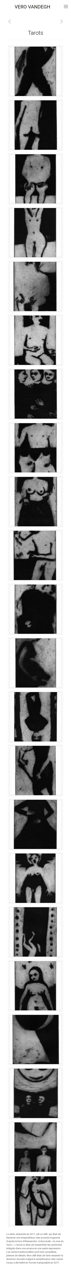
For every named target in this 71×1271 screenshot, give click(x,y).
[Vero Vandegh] (35, 6)
